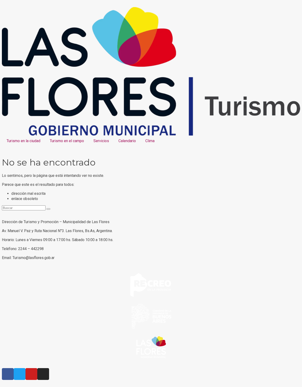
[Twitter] (19, 374)
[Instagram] (43, 374)
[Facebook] (8, 374)
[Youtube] (31, 374)
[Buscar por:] (24, 207)
